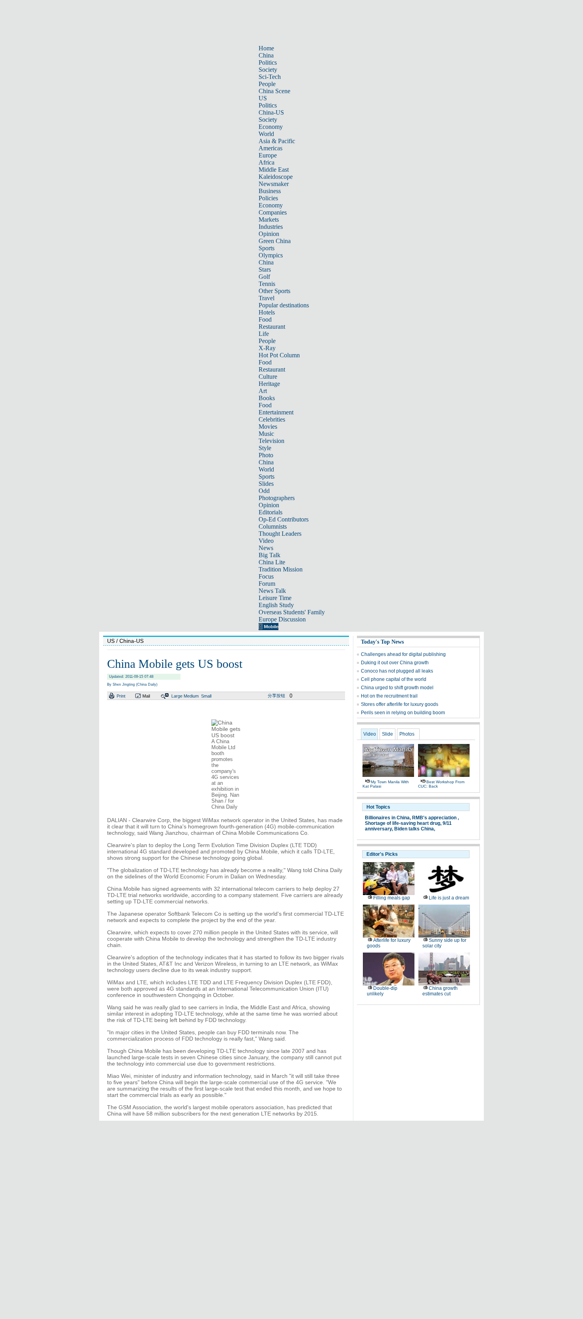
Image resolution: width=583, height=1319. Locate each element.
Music (266, 433)
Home (266, 48)
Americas (270, 148)
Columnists (273, 526)
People (267, 84)
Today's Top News (382, 642)
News (266, 547)
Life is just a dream (449, 898)
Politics (268, 62)
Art (263, 390)
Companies (273, 212)
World (266, 133)
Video (266, 540)
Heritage (269, 383)
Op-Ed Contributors (284, 519)
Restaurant (272, 326)
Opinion (269, 233)
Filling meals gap (391, 898)
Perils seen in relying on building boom (403, 712)
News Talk (272, 590)
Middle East (274, 169)
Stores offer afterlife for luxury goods (399, 704)
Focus (266, 576)
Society (268, 69)
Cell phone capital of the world (393, 679)
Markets (269, 219)
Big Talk (269, 555)
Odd (264, 490)
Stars (265, 269)
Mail (146, 696)
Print (121, 696)
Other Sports (274, 291)
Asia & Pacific (277, 141)
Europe (268, 155)
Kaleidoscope (276, 176)
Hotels (267, 312)
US (263, 98)
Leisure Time (275, 597)
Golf (264, 276)
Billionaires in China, (388, 818)
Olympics (271, 255)
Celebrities (272, 419)
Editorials (270, 512)
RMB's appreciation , (435, 818)
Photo (266, 455)
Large (176, 696)
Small (206, 696)
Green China (275, 241)
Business (270, 191)
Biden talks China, (414, 829)
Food (265, 319)
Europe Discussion (282, 619)
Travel (266, 298)
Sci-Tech (270, 76)
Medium (191, 696)
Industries (271, 226)
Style (265, 448)
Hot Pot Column (279, 355)
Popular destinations (284, 305)
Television (271, 440)
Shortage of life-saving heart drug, (403, 823)
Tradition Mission (281, 569)
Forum (267, 583)
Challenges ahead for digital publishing (403, 654)
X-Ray (267, 348)
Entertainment (276, 412)
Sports (266, 248)
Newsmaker (274, 183)
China (266, 55)
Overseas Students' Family (292, 612)
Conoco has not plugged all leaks (397, 671)
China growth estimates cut (440, 991)
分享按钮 (276, 695)
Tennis (267, 283)
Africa (266, 162)
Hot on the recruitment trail (389, 696)
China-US (271, 112)
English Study (276, 605)
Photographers (277, 498)
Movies (268, 426)
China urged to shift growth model (397, 687)
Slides (266, 483)
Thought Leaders (280, 533)
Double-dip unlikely (382, 991)
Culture (268, 376)
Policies (268, 198)
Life (264, 333)
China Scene (274, 91)
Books (267, 398)
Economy (271, 126)
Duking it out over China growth (395, 662)
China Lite (272, 562)
